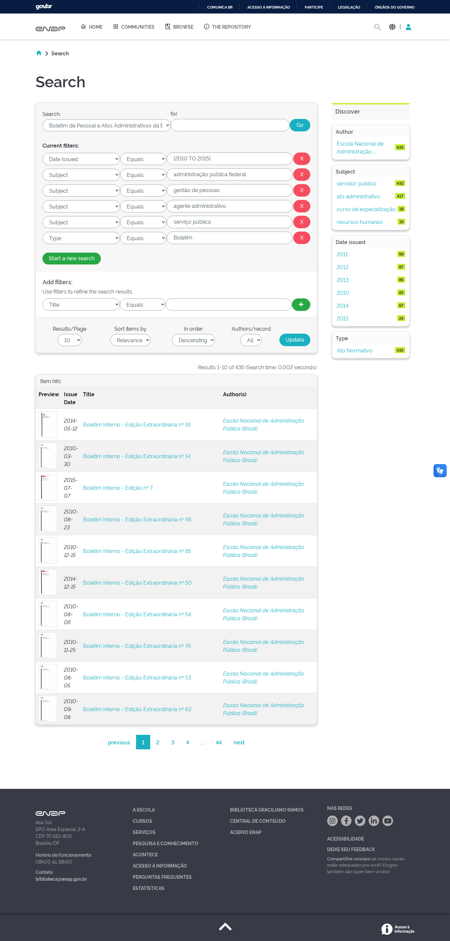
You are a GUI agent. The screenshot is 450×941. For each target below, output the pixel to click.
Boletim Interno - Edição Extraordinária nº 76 (137, 645)
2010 (343, 292)
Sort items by (130, 328)
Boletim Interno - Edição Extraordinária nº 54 (137, 614)
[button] (392, 26)
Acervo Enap (246, 832)
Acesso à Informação (160, 865)
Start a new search (72, 258)
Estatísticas (148, 888)
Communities (138, 26)
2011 (342, 254)
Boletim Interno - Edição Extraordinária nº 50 (137, 582)
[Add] (301, 304)
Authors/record (251, 328)
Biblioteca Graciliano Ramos (267, 809)
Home (95, 26)
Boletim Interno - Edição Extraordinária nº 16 (137, 424)
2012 (343, 266)
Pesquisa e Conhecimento (165, 843)
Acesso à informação (268, 7)
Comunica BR (220, 7)
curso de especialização (366, 208)
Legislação (349, 7)
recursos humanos (360, 221)
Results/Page (69, 328)
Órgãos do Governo (394, 7)
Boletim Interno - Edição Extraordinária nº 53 (137, 677)
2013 (343, 279)
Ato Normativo (355, 350)
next (239, 742)
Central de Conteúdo (258, 820)
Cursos (142, 820)
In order (193, 328)
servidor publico (357, 183)
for (174, 113)
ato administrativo (358, 196)
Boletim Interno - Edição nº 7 (118, 487)
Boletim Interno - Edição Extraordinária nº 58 (137, 519)
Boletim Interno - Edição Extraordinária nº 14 (136, 455)
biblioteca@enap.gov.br (61, 878)
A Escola (144, 809)
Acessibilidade (345, 838)
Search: (51, 113)
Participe (314, 7)
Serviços (144, 832)
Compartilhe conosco (349, 858)
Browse (183, 26)
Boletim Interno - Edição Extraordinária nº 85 (137, 550)
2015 (343, 318)
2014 (343, 305)
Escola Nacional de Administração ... (360, 147)
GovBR (44, 7)
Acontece (145, 854)
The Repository (231, 26)
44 (219, 742)
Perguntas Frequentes (162, 876)
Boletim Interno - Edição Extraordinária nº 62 (137, 708)
